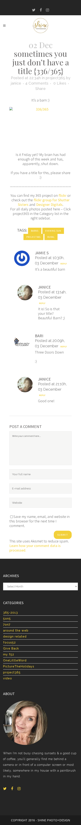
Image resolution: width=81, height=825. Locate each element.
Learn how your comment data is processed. (35, 548)
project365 (55, 78)
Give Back (11, 648)
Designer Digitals (49, 204)
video (7, 678)
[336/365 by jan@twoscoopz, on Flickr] (40, 127)
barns (34, 230)
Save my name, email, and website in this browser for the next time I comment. (39, 521)
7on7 (6, 624)
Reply (63, 264)
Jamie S (42, 252)
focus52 (9, 642)
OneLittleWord (15, 660)
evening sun (53, 230)
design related (15, 636)
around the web (15, 630)
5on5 (7, 618)
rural (51, 237)
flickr (62, 195)
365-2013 (10, 612)
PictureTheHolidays (18, 666)
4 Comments (36, 83)
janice (16, 83)
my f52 (8, 654)
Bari (39, 335)
